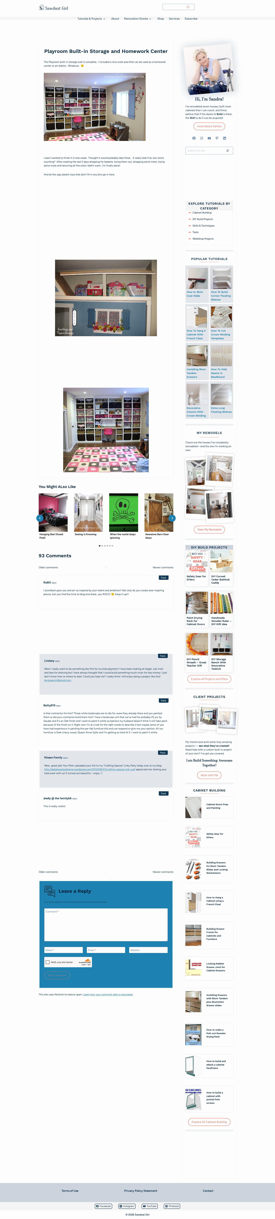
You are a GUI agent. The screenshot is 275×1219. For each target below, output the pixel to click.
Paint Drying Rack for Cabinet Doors (196, 621)
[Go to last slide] (39, 518)
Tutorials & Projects (90, 18)
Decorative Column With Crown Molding (196, 411)
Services (174, 18)
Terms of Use (70, 1191)
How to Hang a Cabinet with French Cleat (196, 334)
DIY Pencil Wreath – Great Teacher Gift (196, 662)
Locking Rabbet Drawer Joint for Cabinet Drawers (215, 967)
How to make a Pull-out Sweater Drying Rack (216, 1033)
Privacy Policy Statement (140, 1191)
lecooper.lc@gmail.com (57, 680)
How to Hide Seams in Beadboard (219, 373)
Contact (208, 1191)
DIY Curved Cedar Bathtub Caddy (220, 579)
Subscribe (191, 18)
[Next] (172, 518)
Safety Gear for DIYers (196, 578)
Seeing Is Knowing (85, 534)
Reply (163, 577)
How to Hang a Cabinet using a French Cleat (215, 901)
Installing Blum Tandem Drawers (196, 373)
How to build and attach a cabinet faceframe (216, 1064)
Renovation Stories (136, 18)
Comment (52, 911)
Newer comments (163, 567)
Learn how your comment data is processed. (108, 994)
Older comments (48, 567)
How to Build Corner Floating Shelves (221, 295)
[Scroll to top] (4, 1207)
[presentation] (53, 512)
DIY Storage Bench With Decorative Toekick (218, 664)
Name (50, 950)
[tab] (99, 546)
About (115, 18)
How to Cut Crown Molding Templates (220, 334)
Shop (160, 18)
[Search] (188, 7)
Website (135, 950)
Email (92, 950)
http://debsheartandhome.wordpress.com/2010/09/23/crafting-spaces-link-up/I (89, 769)
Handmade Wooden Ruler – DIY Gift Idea (221, 621)
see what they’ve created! (214, 745)
